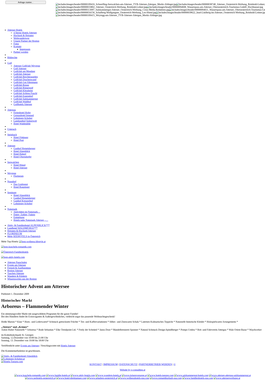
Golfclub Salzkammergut (25, 99)
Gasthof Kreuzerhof (23, 200)
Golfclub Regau (21, 85)
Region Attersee (15, 270)
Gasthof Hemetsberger (24, 148)
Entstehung (18, 217)
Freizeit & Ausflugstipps (19, 268)
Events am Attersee (16, 265)
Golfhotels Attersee (22, 104)
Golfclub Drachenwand (24, 79)
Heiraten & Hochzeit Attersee (21, 231)
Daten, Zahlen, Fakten (24, 214)
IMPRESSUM (110, 364)
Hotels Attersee (68, 345)
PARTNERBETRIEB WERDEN (155, 364)
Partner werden (20, 52)
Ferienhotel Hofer (22, 112)
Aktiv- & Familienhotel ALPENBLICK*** (28, 225)
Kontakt (17, 46)
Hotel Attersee (20, 167)
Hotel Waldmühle (22, 123)
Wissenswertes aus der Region (22, 279)
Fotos (16, 43)
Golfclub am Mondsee (24, 71)
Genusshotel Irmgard (23, 115)
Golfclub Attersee (22, 74)
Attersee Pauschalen (17, 262)
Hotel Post (18, 140)
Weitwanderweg (21, 38)
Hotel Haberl (19, 154)
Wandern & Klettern (17, 276)
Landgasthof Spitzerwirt (25, 121)
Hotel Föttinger (20, 137)
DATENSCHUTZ (128, 364)
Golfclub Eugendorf (23, 96)
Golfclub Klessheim (23, 90)
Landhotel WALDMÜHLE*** (22, 228)
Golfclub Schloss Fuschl (25, 93)
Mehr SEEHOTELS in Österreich (23, 236)
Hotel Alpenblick (21, 151)
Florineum (18, 176)
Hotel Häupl (19, 165)
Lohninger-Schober (22, 118)
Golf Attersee (19, 68)
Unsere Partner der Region (26, 41)
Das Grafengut (20, 184)
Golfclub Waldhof (22, 101)
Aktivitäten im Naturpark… (26, 212)
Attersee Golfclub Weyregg (26, 65)
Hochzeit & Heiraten (23, 35)
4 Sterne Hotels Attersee (25, 32)
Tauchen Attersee (15, 273)
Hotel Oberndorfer (22, 156)
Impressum (25, 49)
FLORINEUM (14, 233)
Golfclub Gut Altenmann (25, 82)
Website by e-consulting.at (132, 370)
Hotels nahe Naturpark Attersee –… (30, 220)
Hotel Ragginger (21, 187)
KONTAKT (96, 364)
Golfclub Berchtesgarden (25, 76)
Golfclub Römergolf (23, 88)
